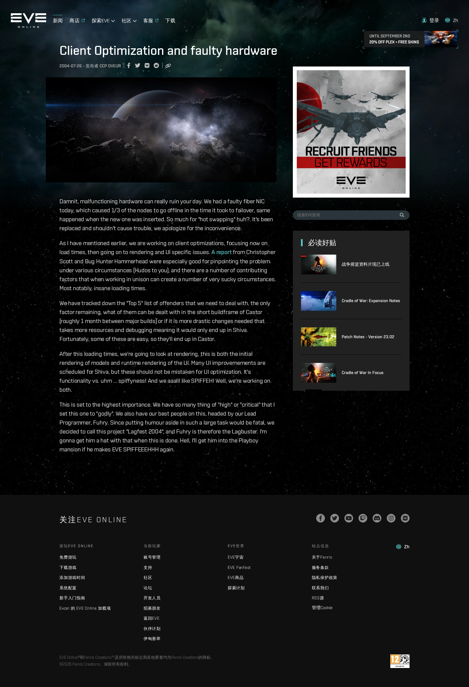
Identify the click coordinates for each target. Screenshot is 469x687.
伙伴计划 (152, 628)
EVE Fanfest (239, 567)
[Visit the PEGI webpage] (400, 661)
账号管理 (152, 557)
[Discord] (377, 518)
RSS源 (318, 598)
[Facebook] (320, 518)
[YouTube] (348, 518)
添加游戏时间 (72, 577)
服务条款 (320, 567)
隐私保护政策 (325, 577)
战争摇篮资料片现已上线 (365, 264)
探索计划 (236, 587)
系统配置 (68, 587)
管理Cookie (322, 607)
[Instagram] (391, 518)
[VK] (405, 518)
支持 (148, 567)
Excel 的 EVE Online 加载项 (85, 608)
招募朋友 (152, 608)
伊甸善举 (152, 638)
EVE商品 (236, 577)
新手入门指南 (72, 598)
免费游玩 (68, 557)
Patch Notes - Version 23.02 (368, 336)
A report (221, 251)
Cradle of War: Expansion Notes (371, 300)
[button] (430, 20)
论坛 (148, 587)
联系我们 (320, 587)
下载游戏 (68, 567)
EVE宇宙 (236, 557)
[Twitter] (334, 518)
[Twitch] (363, 518)
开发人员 (152, 598)
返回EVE (152, 618)
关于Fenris (322, 557)
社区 (148, 577)
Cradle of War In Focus (363, 372)
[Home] (28, 26)
